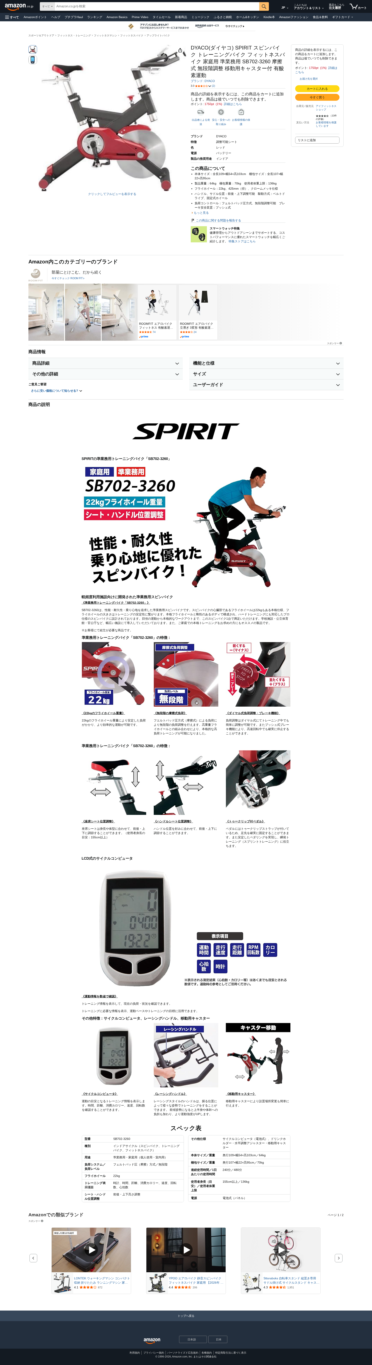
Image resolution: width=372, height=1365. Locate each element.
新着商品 (181, 17)
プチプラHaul (74, 17)
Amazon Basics (117, 17)
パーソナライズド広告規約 (182, 1352)
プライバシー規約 (153, 1352)
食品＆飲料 (320, 17)
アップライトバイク (158, 35)
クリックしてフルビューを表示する (112, 194)
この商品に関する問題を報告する (218, 220)
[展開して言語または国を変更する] (287, 8)
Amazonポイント (35, 17)
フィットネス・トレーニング (74, 35)
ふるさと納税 (223, 17)
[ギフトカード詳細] (352, 17)
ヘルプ (55, 17)
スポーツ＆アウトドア (41, 35)
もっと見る (201, 212)
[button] (12, 17)
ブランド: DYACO (203, 81)
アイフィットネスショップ (326, 108)
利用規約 (135, 1352)
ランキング (94, 17)
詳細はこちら (233, 104)
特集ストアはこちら (242, 241)
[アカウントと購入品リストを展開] (323, 8)
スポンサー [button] (333, 343)
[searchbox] (157, 6)
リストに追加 (307, 140)
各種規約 (207, 1352)
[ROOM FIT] (35, 275)
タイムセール (162, 17)
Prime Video (140, 17)
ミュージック (200, 17)
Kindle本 (269, 17)
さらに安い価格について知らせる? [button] (55, 390)
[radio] (33, 49)
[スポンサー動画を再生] (91, 1250)
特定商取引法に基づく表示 (230, 1352)
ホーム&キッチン (247, 17)
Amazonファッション (293, 17)
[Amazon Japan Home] (152, 1341)
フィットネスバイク (131, 35)
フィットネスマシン (105, 35)
